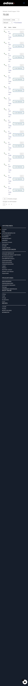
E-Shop (4, 294)
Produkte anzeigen (10, 198)
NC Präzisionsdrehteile (7, 256)
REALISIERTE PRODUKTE (8, 285)
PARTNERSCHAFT (6, 238)
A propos (4, 229)
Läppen (4, 266)
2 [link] (6, 204)
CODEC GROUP (6, 247)
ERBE (3, 231)
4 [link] (11, 204)
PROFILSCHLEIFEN (7, 262)
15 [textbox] (4, 198)
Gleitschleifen (5, 273)
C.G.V (3, 301)
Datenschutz (5, 244)
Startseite (5, 11)
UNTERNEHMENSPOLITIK (8, 233)
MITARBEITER (5, 312)
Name (9, 27)
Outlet (3, 296)
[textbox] (7, 20)
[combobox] (7, 19)
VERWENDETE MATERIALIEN (9, 289)
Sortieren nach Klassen (8, 271)
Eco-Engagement (6, 235)
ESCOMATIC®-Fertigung (8, 258)
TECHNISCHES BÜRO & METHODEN (11, 255)
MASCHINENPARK (6, 281)
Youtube (4, 308)
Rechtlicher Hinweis (7, 242)
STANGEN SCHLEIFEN (7, 264)
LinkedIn (4, 306)
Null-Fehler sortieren (7, 269)
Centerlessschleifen (7, 260)
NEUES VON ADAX (7, 310)
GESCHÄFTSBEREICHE (8, 253)
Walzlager (4, 287)
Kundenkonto (5, 299)
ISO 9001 (4, 246)
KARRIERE (5, 240)
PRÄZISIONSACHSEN (7, 283)
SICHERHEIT (5, 236)
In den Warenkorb (18, 35)
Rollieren (4, 267)
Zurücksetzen (18, 22)
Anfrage (4, 297)
